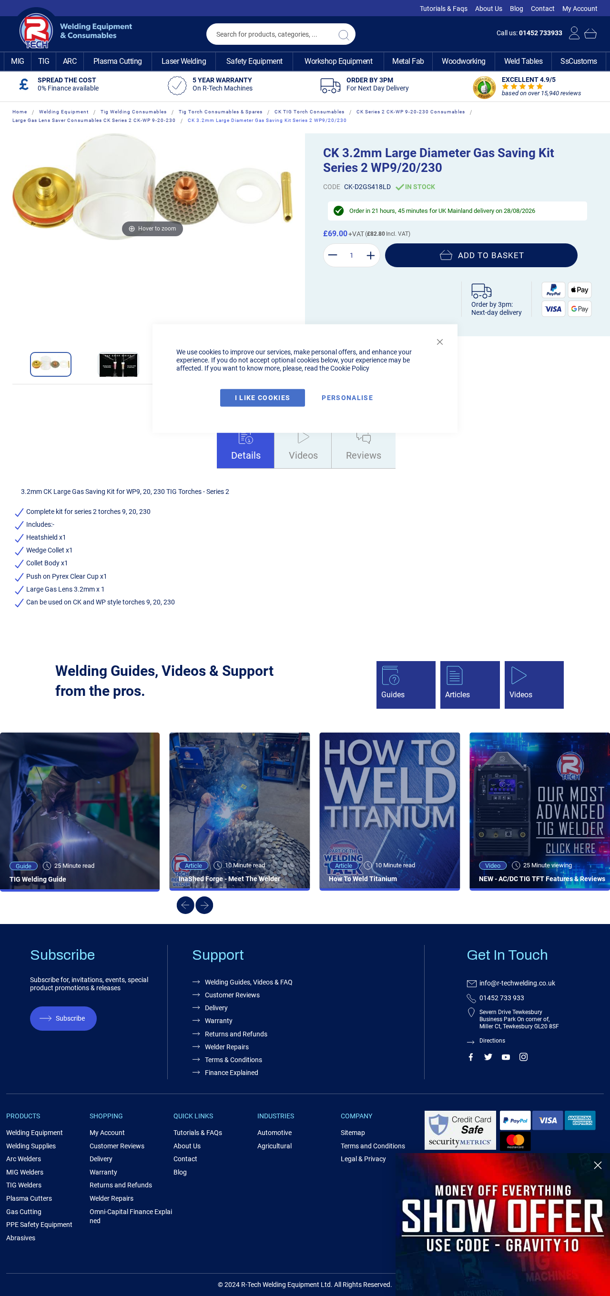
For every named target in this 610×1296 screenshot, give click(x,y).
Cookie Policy (349, 368)
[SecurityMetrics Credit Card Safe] (460, 1148)
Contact (543, 8)
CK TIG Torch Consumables (309, 111)
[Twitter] (488, 1059)
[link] (503, 1224)
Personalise (347, 398)
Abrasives (20, 1238)
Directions (492, 1040)
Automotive (274, 1132)
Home (19, 111)
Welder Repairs (227, 1047)
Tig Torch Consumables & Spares (221, 111)
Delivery (216, 1008)
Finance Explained (231, 1072)
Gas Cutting (23, 1212)
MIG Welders (24, 1172)
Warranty (219, 1021)
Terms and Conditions (373, 1146)
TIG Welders (23, 1185)
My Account (580, 8)
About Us (488, 8)
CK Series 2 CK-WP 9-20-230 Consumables (410, 111)
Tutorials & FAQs (197, 1132)
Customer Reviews (232, 995)
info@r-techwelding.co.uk (517, 983)
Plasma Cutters (29, 1198)
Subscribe (70, 1018)
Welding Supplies (31, 1146)
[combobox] (281, 34)
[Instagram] (523, 1059)
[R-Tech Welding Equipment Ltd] (72, 31)
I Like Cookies (263, 398)
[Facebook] (471, 1059)
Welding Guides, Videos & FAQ (249, 982)
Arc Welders (23, 1159)
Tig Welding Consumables (134, 111)
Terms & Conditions (233, 1060)
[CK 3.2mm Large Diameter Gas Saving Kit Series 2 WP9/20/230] (50, 364)
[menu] (305, 61)
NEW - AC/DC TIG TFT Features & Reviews (542, 879)
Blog (516, 8)
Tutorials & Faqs (444, 8)
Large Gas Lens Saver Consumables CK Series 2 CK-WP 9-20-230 (94, 120)
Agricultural (274, 1146)
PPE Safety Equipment (39, 1224)
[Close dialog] (598, 1165)
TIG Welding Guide (38, 879)
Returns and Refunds (236, 1034)
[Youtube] (506, 1059)
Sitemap (353, 1132)
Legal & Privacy (363, 1159)
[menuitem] (17, 61)
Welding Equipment (64, 111)
